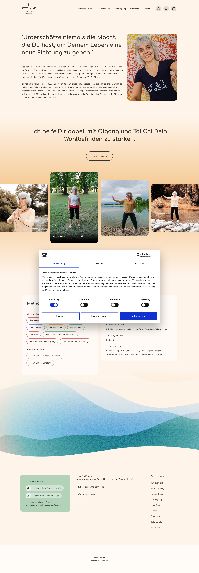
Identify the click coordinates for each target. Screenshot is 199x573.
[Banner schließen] (156, 255)
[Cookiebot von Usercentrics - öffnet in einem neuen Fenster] (139, 255)
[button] (85, 8)
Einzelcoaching (103, 8)
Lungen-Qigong (158, 494)
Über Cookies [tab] (140, 264)
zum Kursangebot (99, 156)
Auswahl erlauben (99, 316)
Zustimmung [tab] (59, 264)
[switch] (84, 305)
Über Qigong (120, 8)
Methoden (148, 8)
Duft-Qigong (156, 499)
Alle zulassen (138, 316)
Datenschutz (156, 522)
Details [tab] (99, 264)
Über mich (134, 8)
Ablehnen (60, 316)
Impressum (155, 527)
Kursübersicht (157, 483)
